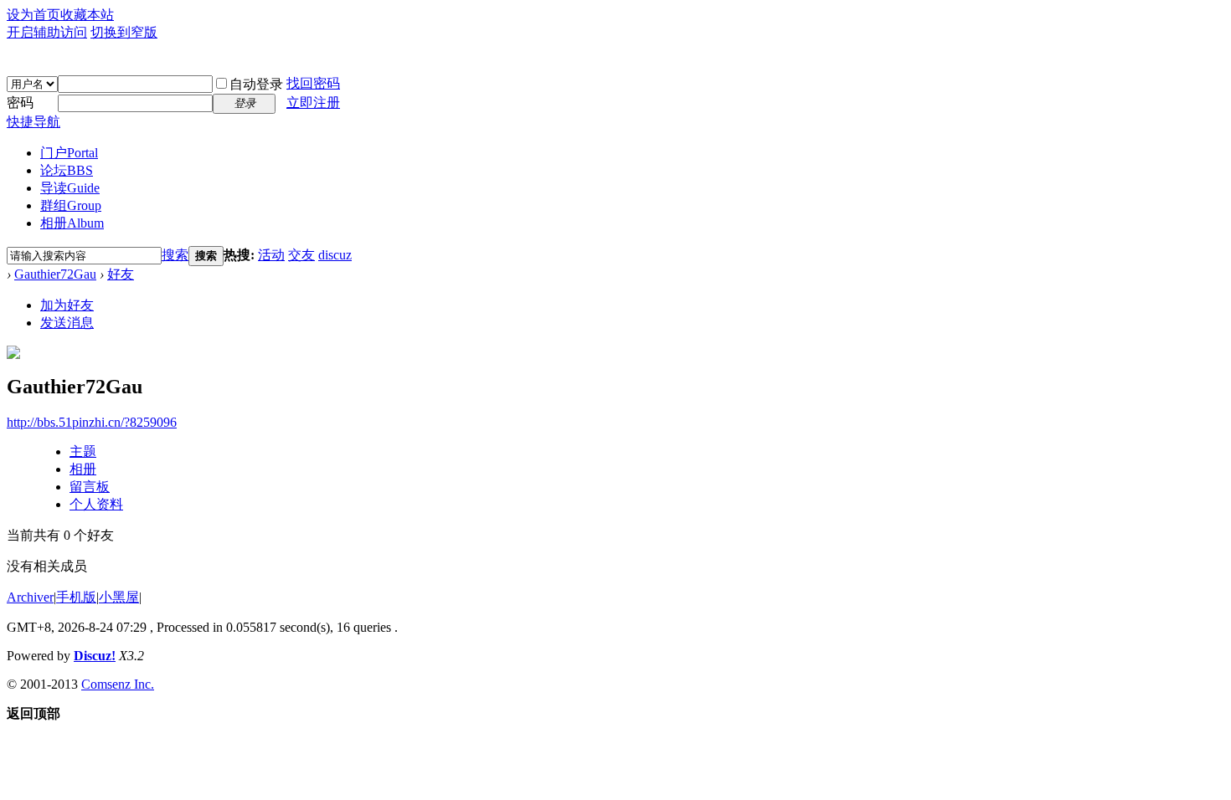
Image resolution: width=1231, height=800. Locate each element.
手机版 (76, 597)
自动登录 (256, 84)
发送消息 (67, 322)
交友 (301, 255)
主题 (83, 451)
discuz (335, 255)
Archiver (30, 597)
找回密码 (313, 83)
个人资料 (96, 504)
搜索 (175, 255)
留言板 (90, 486)
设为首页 (33, 15)
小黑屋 (119, 597)
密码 (20, 102)
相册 (72, 223)
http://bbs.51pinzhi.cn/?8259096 (92, 422)
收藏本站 (87, 15)
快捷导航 (33, 122)
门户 (69, 153)
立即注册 (313, 102)
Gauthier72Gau (55, 274)
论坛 (66, 170)
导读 (70, 188)
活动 (271, 255)
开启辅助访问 (47, 32)
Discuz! (95, 656)
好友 (120, 274)
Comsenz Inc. (117, 684)
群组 (70, 205)
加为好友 (67, 305)
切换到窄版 (123, 32)
